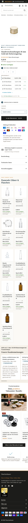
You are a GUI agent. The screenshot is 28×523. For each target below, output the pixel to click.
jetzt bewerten (6, 207)
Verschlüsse (10, 15)
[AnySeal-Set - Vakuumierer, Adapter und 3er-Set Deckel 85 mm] (10, 421)
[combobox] (14, 10)
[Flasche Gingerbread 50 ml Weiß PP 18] (7, 255)
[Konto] (23, 6)
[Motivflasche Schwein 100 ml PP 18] (7, 223)
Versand (9, 61)
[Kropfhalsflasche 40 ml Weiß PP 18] (7, 287)
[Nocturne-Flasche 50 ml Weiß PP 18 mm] (7, 192)
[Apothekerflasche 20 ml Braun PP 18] (7, 318)
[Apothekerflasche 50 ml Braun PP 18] (21, 287)
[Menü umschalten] (2, 6)
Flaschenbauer (9, 520)
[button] (4, 57)
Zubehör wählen (7, 111)
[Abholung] (20, 6)
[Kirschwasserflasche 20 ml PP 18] (21, 223)
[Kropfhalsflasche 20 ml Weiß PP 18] (21, 255)
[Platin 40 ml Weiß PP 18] (21, 192)
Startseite (3, 15)
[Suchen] (25, 10)
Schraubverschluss (18, 15)
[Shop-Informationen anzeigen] (25, 150)
